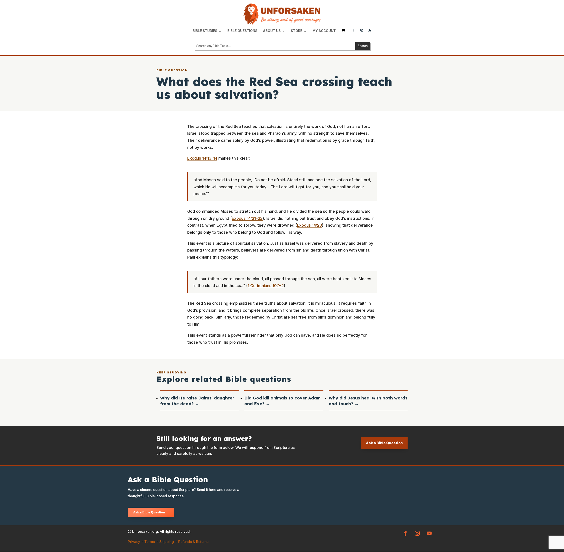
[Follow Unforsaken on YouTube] (429, 533)
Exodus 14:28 (309, 225)
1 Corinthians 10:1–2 (266, 285)
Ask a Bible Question (384, 443)
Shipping (166, 541)
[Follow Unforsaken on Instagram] (361, 30)
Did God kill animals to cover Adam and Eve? (282, 400)
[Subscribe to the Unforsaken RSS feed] (369, 30)
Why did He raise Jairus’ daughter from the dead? (197, 400)
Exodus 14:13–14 (202, 158)
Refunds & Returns (193, 541)
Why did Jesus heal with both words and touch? (368, 400)
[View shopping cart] (344, 32)
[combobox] (274, 46)
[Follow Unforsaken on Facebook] (353, 30)
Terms (149, 541)
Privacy (134, 541)
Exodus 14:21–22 (247, 218)
